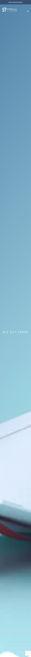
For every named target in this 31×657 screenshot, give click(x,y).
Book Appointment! (15, 2)
